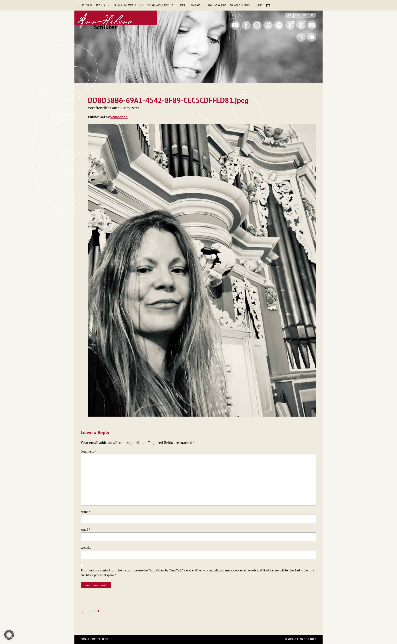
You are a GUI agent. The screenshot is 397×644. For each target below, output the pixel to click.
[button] (9, 635)
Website (86, 548)
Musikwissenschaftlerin (166, 5)
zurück (90, 611)
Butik (258, 5)
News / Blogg (240, 5)
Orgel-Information (128, 5)
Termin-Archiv (215, 5)
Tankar (194, 5)
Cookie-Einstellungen (96, 639)
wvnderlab (119, 117)
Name (86, 512)
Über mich (84, 5)
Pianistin (103, 5)
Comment (88, 451)
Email (85, 530)
